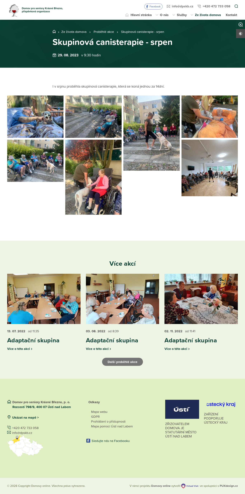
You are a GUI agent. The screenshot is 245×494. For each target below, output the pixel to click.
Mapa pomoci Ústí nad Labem (112, 426)
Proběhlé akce (104, 32)
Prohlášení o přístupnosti (108, 421)
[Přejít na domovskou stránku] (37, 10)
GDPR (95, 417)
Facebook (155, 6)
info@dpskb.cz (182, 6)
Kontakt (231, 15)
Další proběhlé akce (122, 362)
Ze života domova (208, 15)
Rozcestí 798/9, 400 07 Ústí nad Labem (42, 407)
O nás (164, 15)
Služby (182, 15)
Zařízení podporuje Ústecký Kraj (215, 418)
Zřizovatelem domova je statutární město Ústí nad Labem (181, 430)
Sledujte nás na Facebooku (111, 441)
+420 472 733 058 (216, 6)
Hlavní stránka (141, 15)
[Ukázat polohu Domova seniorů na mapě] (43, 446)
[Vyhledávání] (236, 6)
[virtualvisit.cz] (189, 486)
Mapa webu (99, 412)
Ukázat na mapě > (25, 418)
